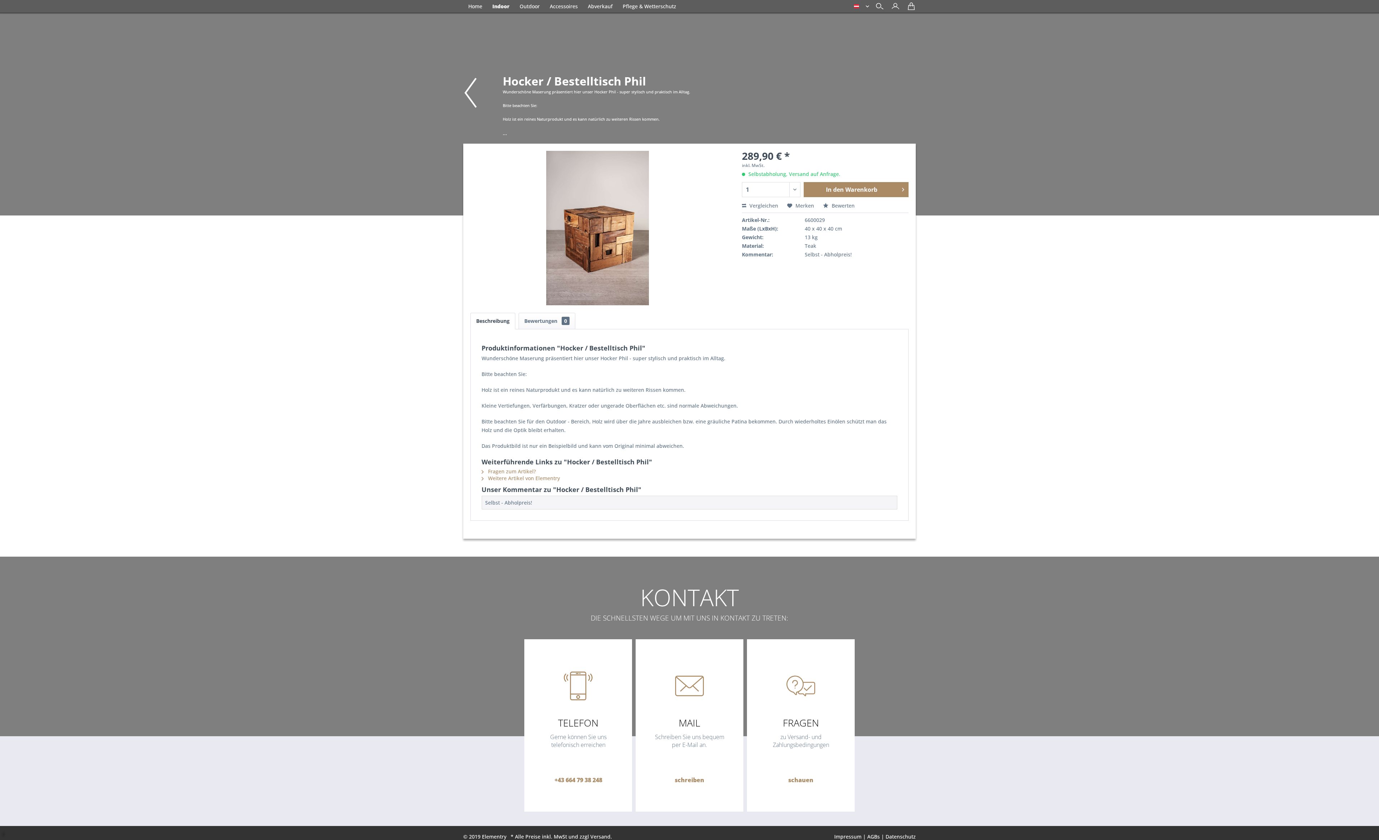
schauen (800, 780)
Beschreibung (493, 320)
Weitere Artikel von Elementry (523, 478)
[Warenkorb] (909, 8)
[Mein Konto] (893, 8)
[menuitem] (893, 7)
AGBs (873, 836)
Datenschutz (901, 836)
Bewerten (842, 205)
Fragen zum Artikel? (511, 471)
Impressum (848, 836)
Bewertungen (545, 320)
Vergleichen (763, 205)
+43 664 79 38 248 (578, 780)
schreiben (689, 780)
